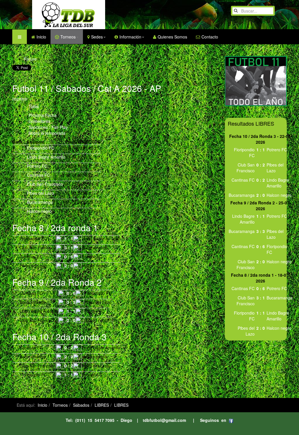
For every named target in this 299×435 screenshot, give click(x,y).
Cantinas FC (38, 175)
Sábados (81, 405)
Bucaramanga (40, 202)
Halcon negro (39, 211)
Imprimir (19, 99)
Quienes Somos (172, 37)
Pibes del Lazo (40, 193)
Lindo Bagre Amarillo (46, 157)
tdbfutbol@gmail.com (164, 420)
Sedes (97, 37)
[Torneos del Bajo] (56, 14)
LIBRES (102, 405)
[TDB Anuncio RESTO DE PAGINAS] (256, 80)
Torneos (68, 37)
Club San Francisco (45, 184)
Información (130, 37)
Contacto (209, 37)
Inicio (41, 37)
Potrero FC (37, 166)
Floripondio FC (40, 148)
